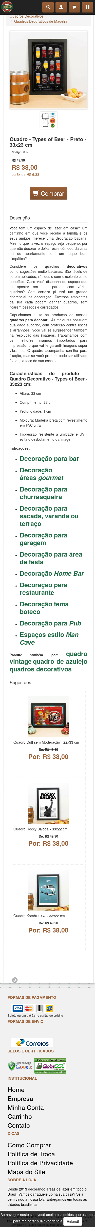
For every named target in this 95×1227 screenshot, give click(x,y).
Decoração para (50, 623)
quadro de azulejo (60, 661)
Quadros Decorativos (27, 16)
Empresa (20, 1098)
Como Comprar (29, 1144)
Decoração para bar (49, 458)
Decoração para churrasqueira (43, 492)
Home (16, 1089)
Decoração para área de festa (51, 557)
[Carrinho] (74, 7)
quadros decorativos (41, 668)
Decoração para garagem (43, 538)
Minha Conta (26, 1107)
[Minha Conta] (61, 7)
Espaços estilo (49, 638)
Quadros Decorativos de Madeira (40, 21)
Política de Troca (31, 1153)
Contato (19, 1125)
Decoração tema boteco (44, 607)
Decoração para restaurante (43, 588)
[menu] (87, 7)
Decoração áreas (41, 473)
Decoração (52, 573)
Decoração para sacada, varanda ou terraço (49, 516)
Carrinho (20, 1116)
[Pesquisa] (48, 7)
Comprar (51, 193)
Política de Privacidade (40, 1162)
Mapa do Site (26, 1171)
